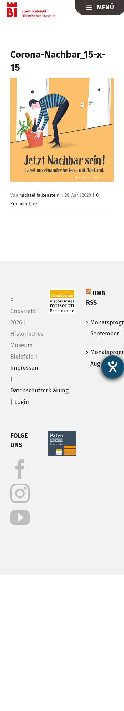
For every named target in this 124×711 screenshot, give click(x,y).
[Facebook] (20, 469)
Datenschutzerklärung (39, 390)
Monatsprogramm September (100, 328)
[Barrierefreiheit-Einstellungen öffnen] (112, 367)
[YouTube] (20, 517)
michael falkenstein (39, 195)
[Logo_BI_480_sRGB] (31, 5)
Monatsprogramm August (100, 358)
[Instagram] (20, 493)
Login (21, 402)
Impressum (25, 367)
